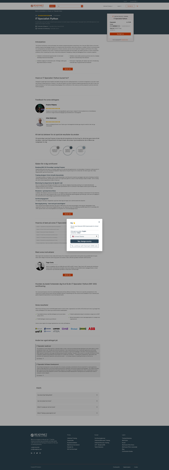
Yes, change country (84, 241)
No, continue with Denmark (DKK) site (84, 246)
